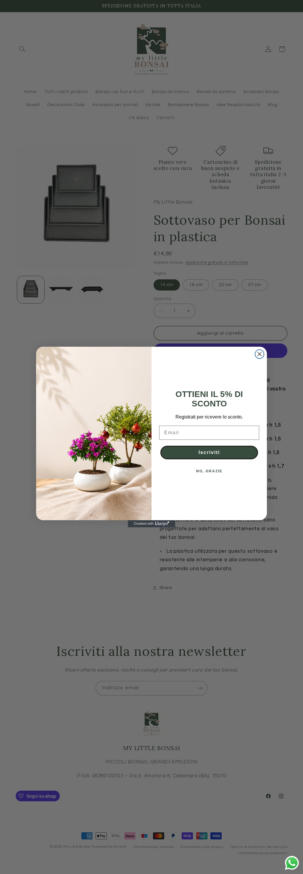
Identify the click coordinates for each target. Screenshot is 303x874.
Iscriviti (209, 452)
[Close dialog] (259, 354)
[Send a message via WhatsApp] (292, 863)
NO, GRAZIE (209, 471)
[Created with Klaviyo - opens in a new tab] (151, 523)
